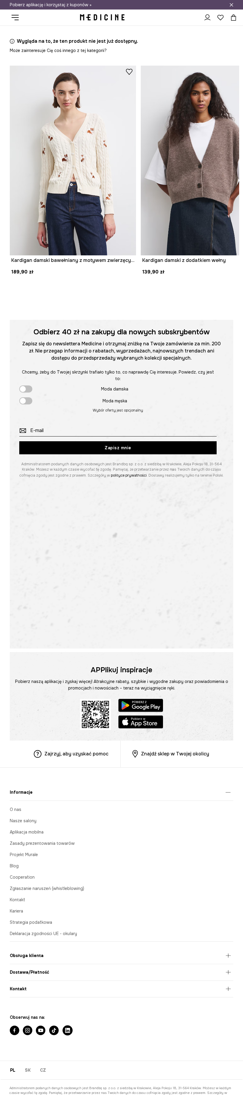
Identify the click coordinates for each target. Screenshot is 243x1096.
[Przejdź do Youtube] (40, 1031)
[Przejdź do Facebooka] (14, 1031)
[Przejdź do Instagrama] (27, 1031)
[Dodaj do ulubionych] (129, 71)
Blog (14, 866)
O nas (15, 809)
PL (12, 1070)
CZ (43, 1070)
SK (28, 1070)
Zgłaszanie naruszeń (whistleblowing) (47, 888)
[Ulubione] (220, 17)
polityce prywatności (129, 475)
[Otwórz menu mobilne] (17, 17)
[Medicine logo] (102, 17)
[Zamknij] (231, 5)
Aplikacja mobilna (27, 832)
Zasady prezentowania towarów (42, 843)
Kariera (16, 911)
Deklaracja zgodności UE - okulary (43, 933)
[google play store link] (140, 706)
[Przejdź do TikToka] (54, 1031)
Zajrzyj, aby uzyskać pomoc (76, 754)
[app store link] (140, 722)
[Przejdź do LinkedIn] (68, 1031)
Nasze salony (23, 820)
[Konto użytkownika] (207, 17)
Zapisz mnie (118, 447)
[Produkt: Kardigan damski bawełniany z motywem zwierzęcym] (73, 160)
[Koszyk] (232, 17)
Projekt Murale (24, 854)
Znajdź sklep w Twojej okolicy (175, 754)
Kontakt (17, 899)
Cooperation (22, 877)
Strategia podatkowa (31, 922)
